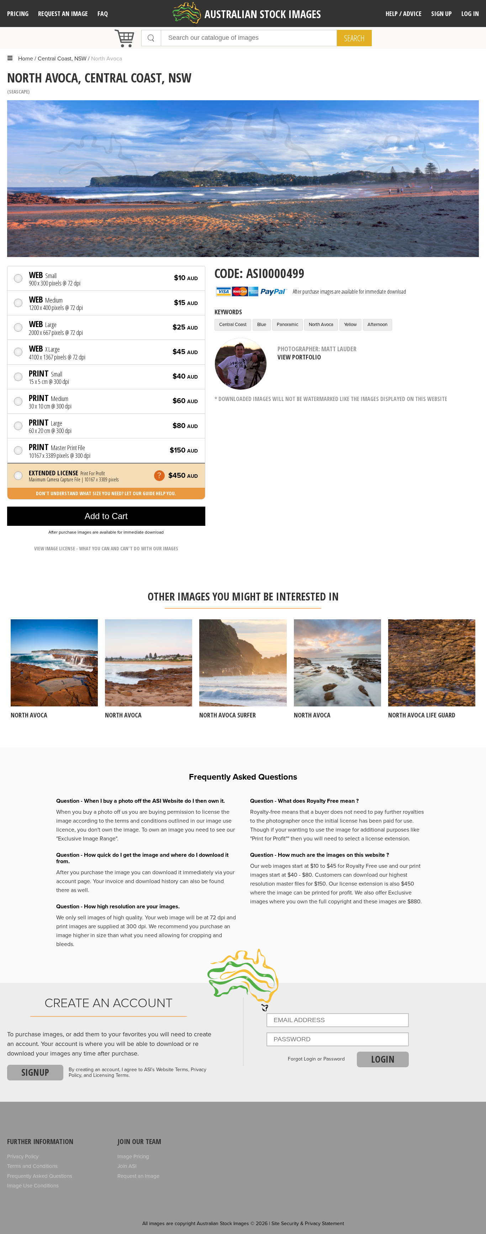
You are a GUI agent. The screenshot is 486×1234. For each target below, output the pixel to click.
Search (354, 38)
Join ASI (127, 1166)
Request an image (63, 13)
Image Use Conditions (33, 1185)
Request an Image (138, 1176)
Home (25, 58)
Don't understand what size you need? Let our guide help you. (106, 493)
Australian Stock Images (263, 14)
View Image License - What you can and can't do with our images (106, 548)
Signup (35, 1072)
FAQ (102, 13)
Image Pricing (133, 1156)
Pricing (17, 13)
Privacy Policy (22, 1156)
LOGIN (383, 1059)
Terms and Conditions (32, 1166)
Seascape (18, 91)
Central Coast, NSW (62, 58)
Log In (470, 13)
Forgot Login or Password (316, 1059)
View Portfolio (299, 357)
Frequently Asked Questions (39, 1176)
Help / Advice (404, 13)
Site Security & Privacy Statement (307, 1223)
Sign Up (441, 13)
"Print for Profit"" (269, 838)
